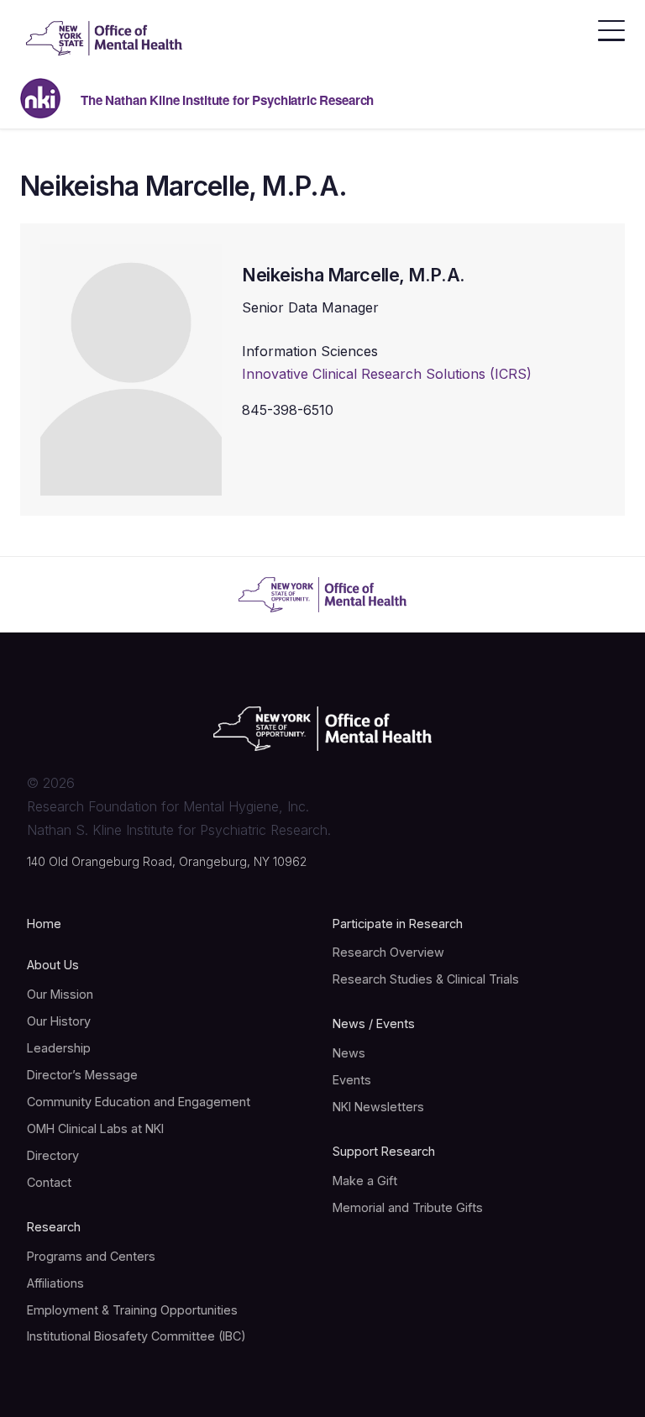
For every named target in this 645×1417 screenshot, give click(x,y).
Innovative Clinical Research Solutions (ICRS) (387, 373)
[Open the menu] (611, 25)
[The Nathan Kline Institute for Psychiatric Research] (104, 38)
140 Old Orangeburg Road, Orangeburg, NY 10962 (167, 861)
